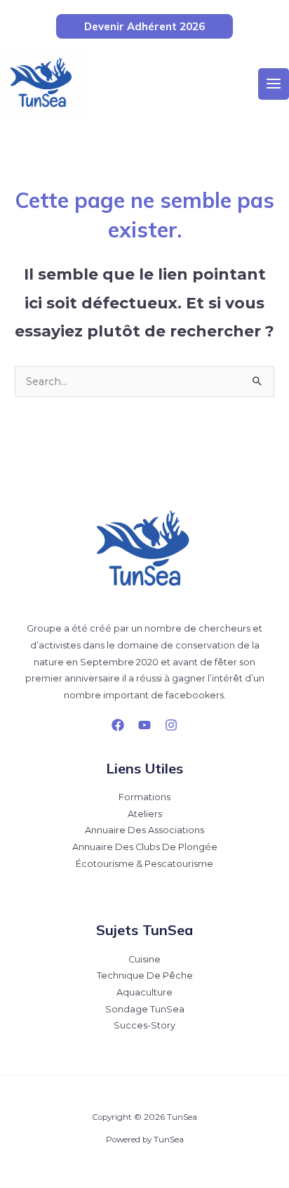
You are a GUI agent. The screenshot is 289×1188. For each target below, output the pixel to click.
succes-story (144, 1025)
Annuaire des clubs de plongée (144, 847)
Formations (144, 797)
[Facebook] (118, 725)
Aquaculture (144, 992)
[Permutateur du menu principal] (273, 83)
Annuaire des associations (144, 830)
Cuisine (144, 959)
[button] (144, 26)
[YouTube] (144, 725)
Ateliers (145, 814)
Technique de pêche (145, 975)
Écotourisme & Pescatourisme (144, 864)
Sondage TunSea (144, 1009)
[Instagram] (171, 725)
